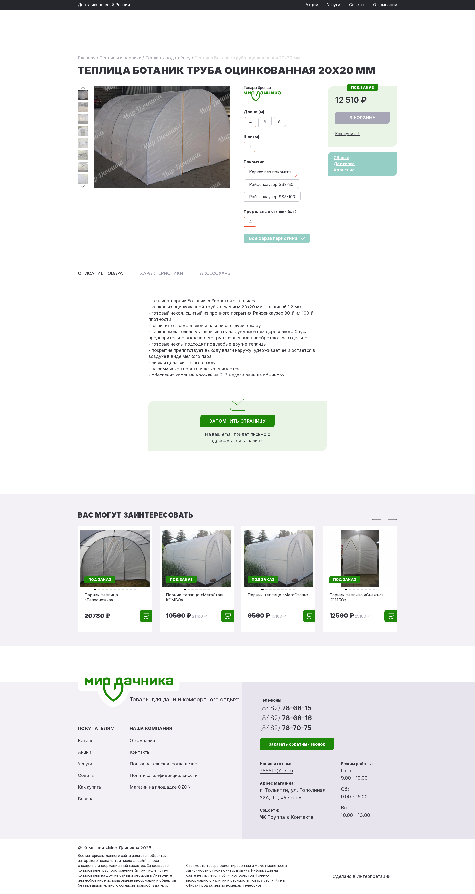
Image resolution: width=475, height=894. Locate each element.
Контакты (140, 752)
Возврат (87, 798)
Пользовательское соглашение (163, 763)
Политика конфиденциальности (164, 775)
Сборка (341, 157)
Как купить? (347, 133)
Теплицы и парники (120, 57)
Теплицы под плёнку (167, 57)
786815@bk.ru (276, 771)
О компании (385, 4)
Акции (311, 4)
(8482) (286, 708)
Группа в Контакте (290, 817)
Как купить (89, 787)
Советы (356, 4)
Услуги (333, 4)
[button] (83, 87)
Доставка (344, 163)
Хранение (344, 169)
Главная (86, 57)
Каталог (86, 740)
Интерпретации (373, 876)
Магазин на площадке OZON (160, 787)
